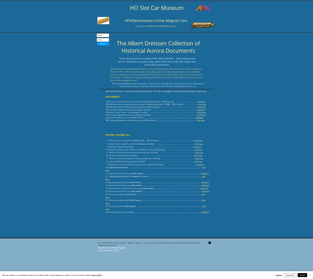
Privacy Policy (96, 275)
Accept (302, 275)
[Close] (310, 275)
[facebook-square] (209, 242)
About (100, 40)
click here (201, 101)
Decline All (290, 275)
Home (100, 35)
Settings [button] (279, 275)
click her (199, 117)
